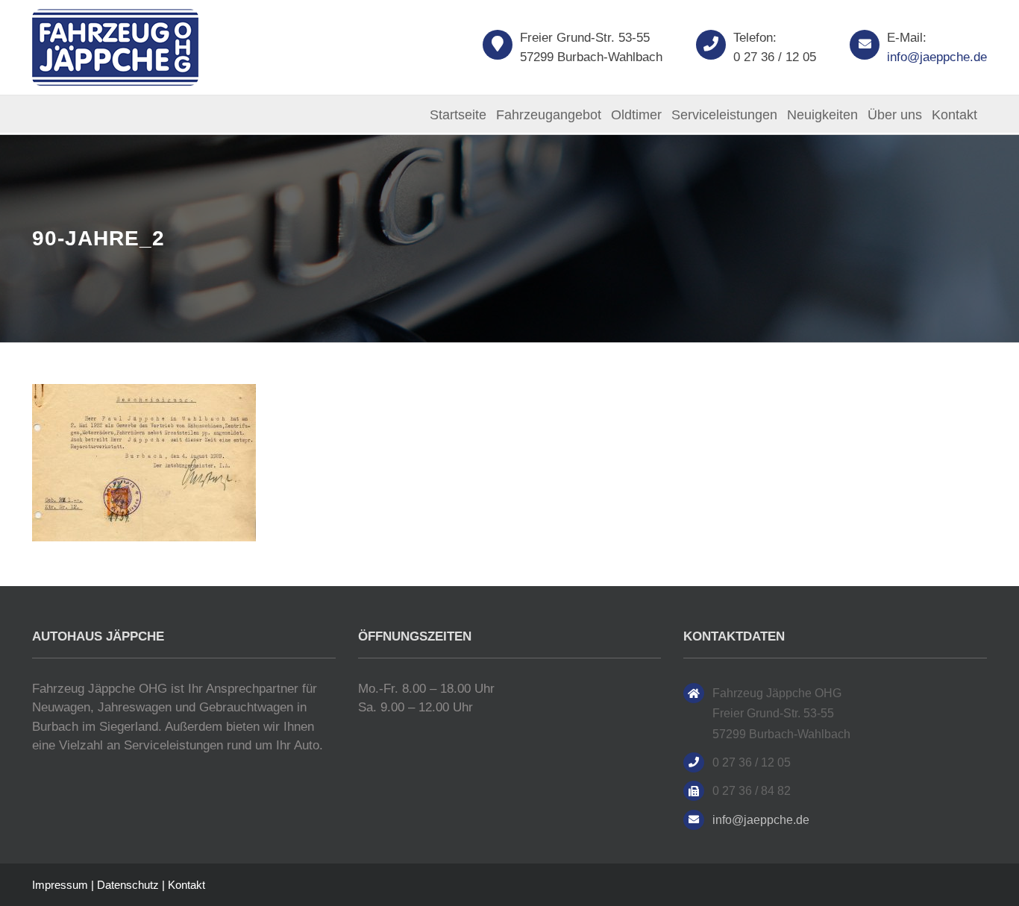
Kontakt (186, 884)
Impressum (60, 884)
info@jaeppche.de (937, 57)
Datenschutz (128, 884)
